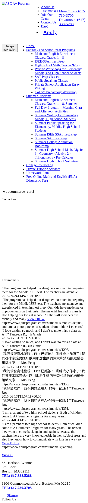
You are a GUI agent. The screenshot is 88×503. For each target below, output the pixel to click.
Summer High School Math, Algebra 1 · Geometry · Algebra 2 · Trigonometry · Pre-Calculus (59, 153)
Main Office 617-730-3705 (72, 13)
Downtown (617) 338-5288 (72, 22)
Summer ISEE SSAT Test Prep (56, 134)
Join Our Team (47, 16)
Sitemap (12, 495)
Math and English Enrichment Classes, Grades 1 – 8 (55, 55)
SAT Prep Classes (47, 77)
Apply (50, 32)
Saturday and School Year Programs (50, 50)
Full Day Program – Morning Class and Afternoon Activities (58, 109)
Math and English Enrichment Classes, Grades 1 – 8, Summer (56, 101)
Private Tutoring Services (43, 169)
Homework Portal (38, 173)
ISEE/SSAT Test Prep (50, 61)
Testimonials (49, 11)
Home (30, 46)
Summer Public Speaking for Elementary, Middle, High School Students (57, 126)
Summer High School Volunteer (56, 161)
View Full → (36, 319)
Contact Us (48, 22)
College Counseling (39, 165)
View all (7, 455)
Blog (44, 26)
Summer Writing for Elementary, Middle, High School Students (57, 117)
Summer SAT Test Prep (51, 138)
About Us (47, 7)
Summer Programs (38, 96)
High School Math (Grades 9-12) (57, 65)
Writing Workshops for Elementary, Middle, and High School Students (58, 71)
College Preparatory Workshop (55, 92)
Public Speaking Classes (51, 80)
